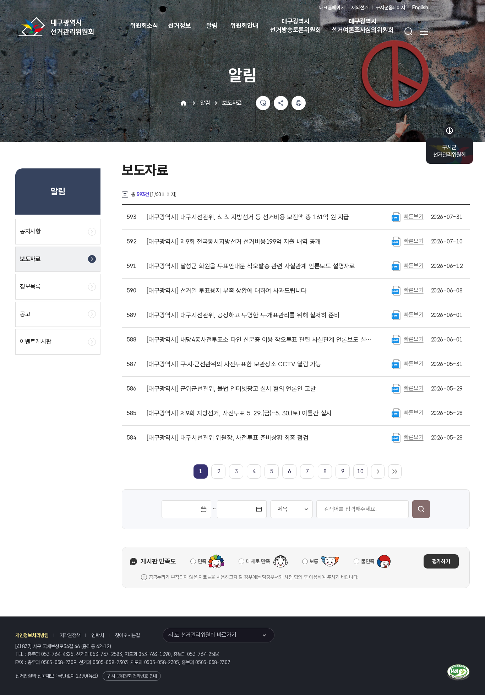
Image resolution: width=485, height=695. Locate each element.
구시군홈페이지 (390, 7)
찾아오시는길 (127, 635)
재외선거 (360, 7)
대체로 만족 (258, 561)
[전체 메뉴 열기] (424, 31)
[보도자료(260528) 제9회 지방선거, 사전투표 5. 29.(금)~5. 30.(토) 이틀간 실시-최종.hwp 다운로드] (396, 413)
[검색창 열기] (408, 31)
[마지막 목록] (394, 471)
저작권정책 (70, 635)
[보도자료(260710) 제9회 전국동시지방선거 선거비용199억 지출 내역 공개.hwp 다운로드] (396, 241)
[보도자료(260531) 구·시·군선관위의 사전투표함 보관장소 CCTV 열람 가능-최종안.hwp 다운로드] (396, 364)
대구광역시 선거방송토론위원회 (295, 25)
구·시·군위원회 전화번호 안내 (132, 676)
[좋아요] (263, 103)
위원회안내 (244, 25)
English (420, 7)
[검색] (421, 509)
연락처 (97, 635)
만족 (202, 561)
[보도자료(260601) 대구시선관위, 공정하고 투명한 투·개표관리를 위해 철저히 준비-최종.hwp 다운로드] (396, 315)
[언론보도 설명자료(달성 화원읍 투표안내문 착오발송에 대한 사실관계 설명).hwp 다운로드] (396, 266)
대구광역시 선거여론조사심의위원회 (362, 25)
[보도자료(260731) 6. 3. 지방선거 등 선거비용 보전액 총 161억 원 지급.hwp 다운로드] (396, 217)
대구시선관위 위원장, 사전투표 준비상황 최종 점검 (228, 438)
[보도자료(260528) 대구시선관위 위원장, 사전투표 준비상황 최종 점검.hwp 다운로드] (396, 437)
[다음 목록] (377, 471)
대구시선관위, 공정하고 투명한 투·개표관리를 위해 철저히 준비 (243, 315)
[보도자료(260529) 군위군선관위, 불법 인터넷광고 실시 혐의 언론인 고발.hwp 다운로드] (396, 388)
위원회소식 (144, 25)
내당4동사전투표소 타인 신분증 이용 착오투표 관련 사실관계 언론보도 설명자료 (260, 339)
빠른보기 (413, 216)
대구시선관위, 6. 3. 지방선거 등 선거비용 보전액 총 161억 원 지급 (248, 217)
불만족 (368, 561)
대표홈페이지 (331, 7)
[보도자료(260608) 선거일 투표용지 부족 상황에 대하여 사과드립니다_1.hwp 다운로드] (396, 290)
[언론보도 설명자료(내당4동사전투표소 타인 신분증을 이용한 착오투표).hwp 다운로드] (396, 339)
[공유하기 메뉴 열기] (281, 103)
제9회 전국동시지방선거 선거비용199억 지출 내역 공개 (234, 241)
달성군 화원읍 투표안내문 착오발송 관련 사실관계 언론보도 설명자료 (251, 266)
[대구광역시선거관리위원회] (78, 26)
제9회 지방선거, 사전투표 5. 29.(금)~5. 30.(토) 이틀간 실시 (239, 413)
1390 (81, 676)
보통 (314, 561)
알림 (212, 25)
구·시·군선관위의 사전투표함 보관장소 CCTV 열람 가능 (234, 364)
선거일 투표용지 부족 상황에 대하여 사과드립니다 (227, 290)
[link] (200, 471)
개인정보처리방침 (32, 635)
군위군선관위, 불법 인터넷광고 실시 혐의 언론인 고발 (231, 389)
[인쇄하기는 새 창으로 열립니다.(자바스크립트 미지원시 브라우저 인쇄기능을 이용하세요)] (298, 103)
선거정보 (179, 25)
